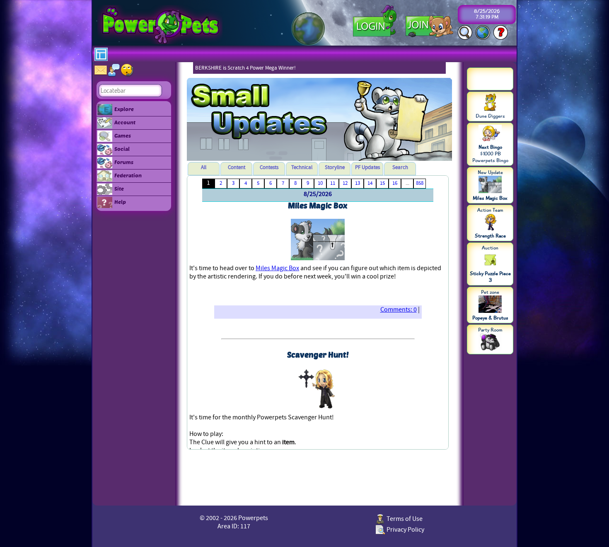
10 (320, 183)
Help (120, 201)
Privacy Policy (404, 529)
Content (236, 167)
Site (119, 188)
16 (394, 183)
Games (122, 135)
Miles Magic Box (277, 268)
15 (382, 183)
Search (400, 167)
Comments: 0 (398, 309)
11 (332, 183)
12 (345, 183)
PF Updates (367, 167)
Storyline (335, 167)
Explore (124, 109)
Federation (128, 175)
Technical (301, 167)
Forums (123, 162)
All (203, 167)
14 (369, 183)
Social (122, 148)
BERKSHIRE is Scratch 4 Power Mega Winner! (245, 68)
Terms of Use (404, 519)
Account (124, 122)
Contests (269, 167)
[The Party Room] (490, 342)
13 (357, 183)
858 (419, 183)
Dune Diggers (490, 116)
